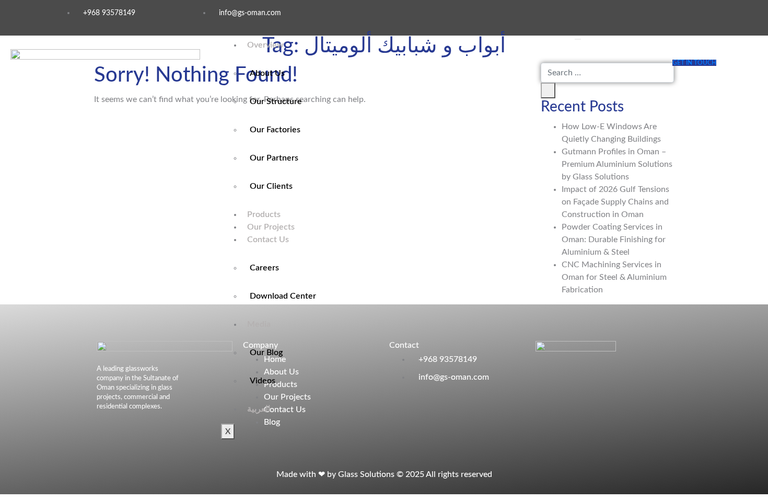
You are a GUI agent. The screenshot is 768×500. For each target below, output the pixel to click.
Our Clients (271, 186)
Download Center (283, 296)
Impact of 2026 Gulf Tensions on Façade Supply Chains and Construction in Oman (615, 202)
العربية (258, 409)
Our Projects (271, 227)
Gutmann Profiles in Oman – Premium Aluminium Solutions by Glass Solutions (617, 164)
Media (259, 324)
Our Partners (274, 158)
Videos (262, 381)
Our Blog (266, 352)
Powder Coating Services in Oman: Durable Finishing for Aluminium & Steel (614, 239)
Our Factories (275, 130)
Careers (264, 268)
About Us (267, 73)
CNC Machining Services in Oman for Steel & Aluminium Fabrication (614, 277)
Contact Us (268, 239)
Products (264, 214)
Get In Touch (694, 63)
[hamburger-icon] (578, 39)
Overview (265, 45)
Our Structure (276, 101)
